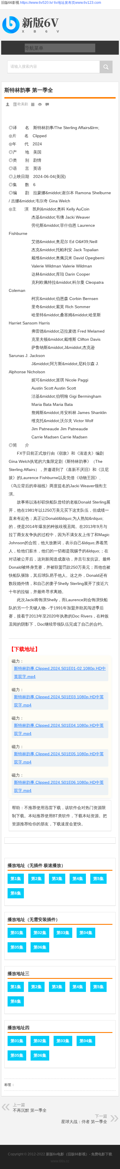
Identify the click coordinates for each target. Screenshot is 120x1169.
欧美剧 (22, 104)
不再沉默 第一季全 (30, 1110)
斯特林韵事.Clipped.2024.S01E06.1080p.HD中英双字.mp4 (59, 786)
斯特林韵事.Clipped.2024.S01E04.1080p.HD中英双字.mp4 (59, 729)
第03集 (63, 932)
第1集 (15, 878)
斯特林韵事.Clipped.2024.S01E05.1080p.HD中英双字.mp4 (59, 758)
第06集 (39, 947)
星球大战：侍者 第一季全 (84, 1121)
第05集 (16, 947)
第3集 (57, 878)
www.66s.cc (60, 1161)
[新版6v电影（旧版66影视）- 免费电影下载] (31, 16)
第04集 (86, 932)
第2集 (36, 878)
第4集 (78, 878)
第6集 (15, 893)
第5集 (98, 878)
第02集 (39, 932)
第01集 (16, 932)
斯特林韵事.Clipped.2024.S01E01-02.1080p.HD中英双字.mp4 (60, 672)
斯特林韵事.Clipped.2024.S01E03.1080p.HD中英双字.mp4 (59, 701)
